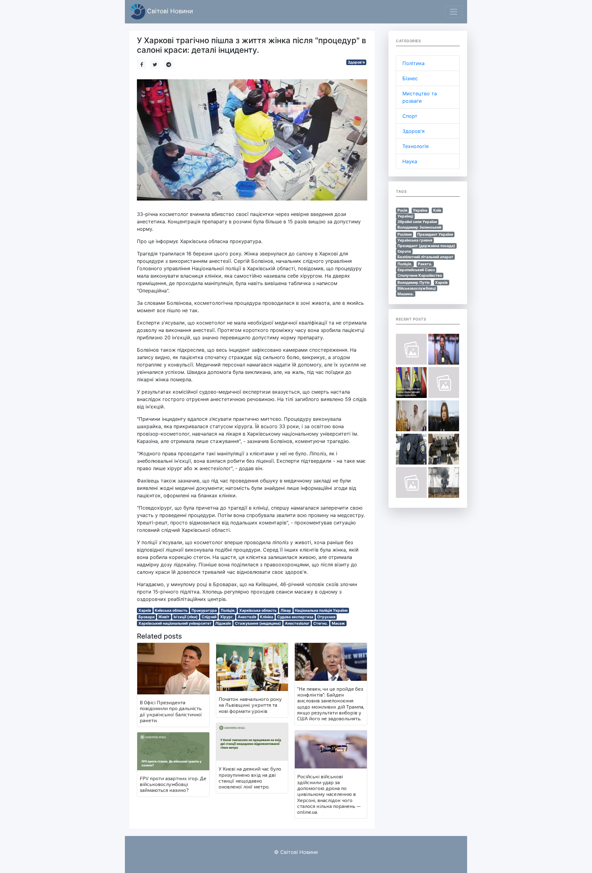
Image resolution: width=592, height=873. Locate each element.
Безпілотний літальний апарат (425, 256)
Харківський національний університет (175, 623)
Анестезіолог (297, 623)
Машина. (405, 294)
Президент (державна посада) (426, 245)
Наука (409, 161)
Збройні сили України (417, 221)
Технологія (415, 146)
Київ (437, 210)
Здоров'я (356, 62)
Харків (144, 610)
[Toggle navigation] (453, 12)
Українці (405, 216)
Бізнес (410, 78)
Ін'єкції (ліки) (186, 616)
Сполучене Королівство (419, 275)
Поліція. (228, 610)
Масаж (338, 623)
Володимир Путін (413, 282)
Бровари (146, 616)
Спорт (409, 116)
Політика (413, 63)
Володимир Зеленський (419, 227)
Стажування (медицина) (258, 623)
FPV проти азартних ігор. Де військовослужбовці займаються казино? (173, 784)
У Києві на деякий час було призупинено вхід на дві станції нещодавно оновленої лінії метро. (250, 777)
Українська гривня (414, 240)
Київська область (171, 610)
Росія (402, 210)
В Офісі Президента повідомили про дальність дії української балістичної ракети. (171, 711)
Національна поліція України (321, 610)
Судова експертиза (295, 616)
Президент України (435, 234)
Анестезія (247, 616)
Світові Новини (169, 11)
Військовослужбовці (416, 288)
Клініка (266, 616)
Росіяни (404, 234)
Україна (420, 210)
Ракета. (425, 264)
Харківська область (258, 610)
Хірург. (227, 616)
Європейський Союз (416, 269)
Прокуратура (204, 610)
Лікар (286, 610)
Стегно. (320, 623)
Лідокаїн (223, 623)
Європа (404, 251)
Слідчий (209, 616)
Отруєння (326, 616)
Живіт (164, 616)
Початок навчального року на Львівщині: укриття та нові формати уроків (250, 705)
